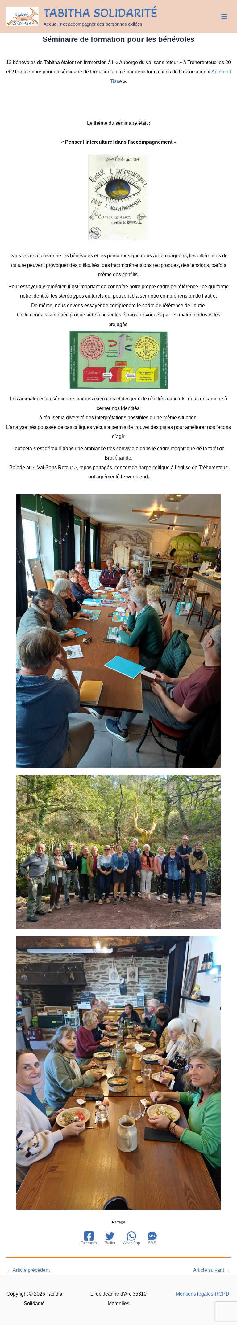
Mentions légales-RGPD (202, 1294)
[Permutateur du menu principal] (224, 17)
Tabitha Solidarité (100, 13)
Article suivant (211, 1269)
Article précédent (28, 1269)
